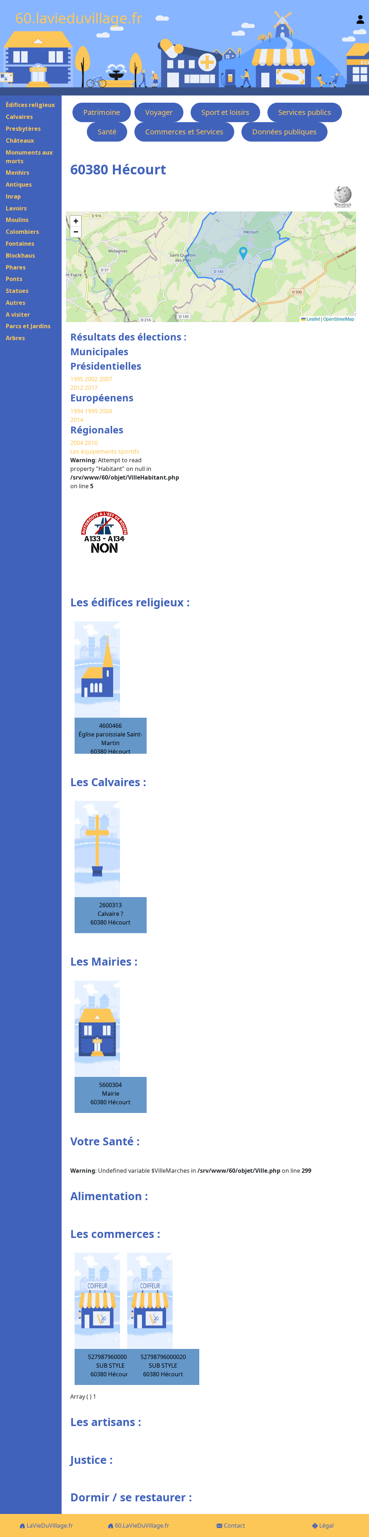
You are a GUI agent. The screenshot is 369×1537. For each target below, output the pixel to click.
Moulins (17, 220)
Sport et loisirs (225, 112)
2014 (76, 420)
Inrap (13, 196)
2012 (76, 388)
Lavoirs (16, 208)
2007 (105, 379)
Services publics (304, 112)
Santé (107, 132)
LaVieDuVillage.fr (49, 1525)
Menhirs (17, 173)
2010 (91, 443)
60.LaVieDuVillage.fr (141, 1525)
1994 (77, 411)
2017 (91, 388)
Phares (16, 267)
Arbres (15, 338)
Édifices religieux (30, 105)
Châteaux (20, 140)
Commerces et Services (184, 132)
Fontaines (20, 244)
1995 (76, 379)
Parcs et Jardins (28, 326)
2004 (105, 411)
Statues (17, 291)
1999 (92, 411)
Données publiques (284, 132)
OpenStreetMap (338, 319)
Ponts (14, 279)
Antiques (19, 184)
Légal (326, 1525)
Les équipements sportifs (104, 451)
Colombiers (22, 232)
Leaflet (313, 319)
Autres (15, 303)
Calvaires (19, 117)
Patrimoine (101, 112)
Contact (233, 1525)
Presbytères (23, 129)
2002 (91, 379)
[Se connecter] (360, 18)
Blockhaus (20, 255)
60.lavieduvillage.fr (79, 18)
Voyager (159, 112)
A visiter (18, 314)
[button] (243, 253)
